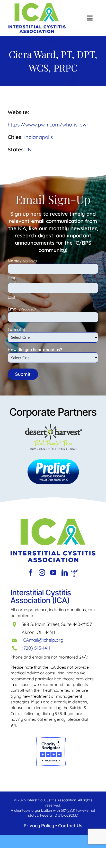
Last (11, 297)
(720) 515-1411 (36, 648)
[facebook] (31, 572)
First (11, 277)
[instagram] (42, 572)
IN (29, 149)
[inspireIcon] (74, 572)
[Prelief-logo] (53, 521)
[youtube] (53, 572)
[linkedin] (64, 572)
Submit (23, 374)
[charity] (51, 739)
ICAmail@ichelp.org (42, 640)
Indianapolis (38, 137)
